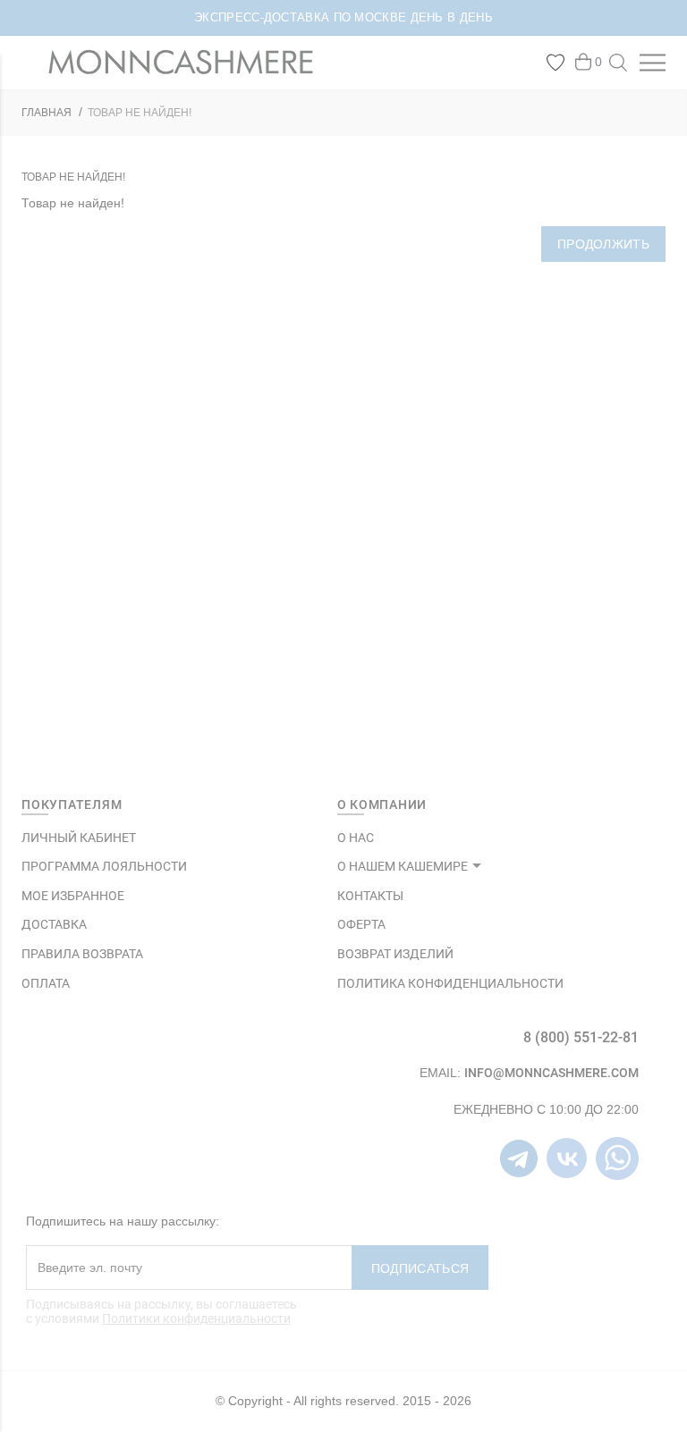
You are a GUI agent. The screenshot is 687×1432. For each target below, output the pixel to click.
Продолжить (603, 244)
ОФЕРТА (361, 924)
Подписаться (420, 1268)
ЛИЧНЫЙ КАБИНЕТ (78, 837)
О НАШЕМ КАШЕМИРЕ (402, 866)
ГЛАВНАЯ (46, 112)
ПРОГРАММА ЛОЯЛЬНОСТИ (104, 866)
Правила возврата (82, 954)
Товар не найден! (139, 112)
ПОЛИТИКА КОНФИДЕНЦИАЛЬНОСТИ (450, 983)
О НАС (355, 837)
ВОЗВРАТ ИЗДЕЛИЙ (395, 954)
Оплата (45, 983)
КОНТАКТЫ (370, 896)
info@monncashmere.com (551, 1073)
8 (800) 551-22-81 (581, 1037)
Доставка (54, 924)
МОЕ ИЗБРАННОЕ (72, 896)
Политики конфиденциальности (196, 1318)
